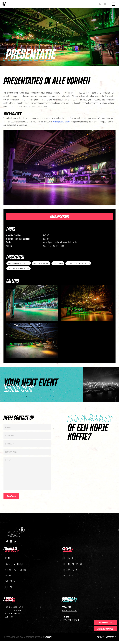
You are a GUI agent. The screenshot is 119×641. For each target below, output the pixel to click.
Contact (9, 586)
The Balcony (70, 569)
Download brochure (105, 628)
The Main (68, 558)
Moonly (48, 637)
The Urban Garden (73, 563)
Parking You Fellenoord (61, 121)
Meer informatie (59, 216)
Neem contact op (105, 622)
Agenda (9, 575)
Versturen (11, 496)
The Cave (68, 575)
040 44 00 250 (69, 610)
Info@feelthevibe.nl (73, 620)
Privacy (100, 637)
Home (7, 558)
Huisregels (111, 637)
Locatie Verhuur (14, 563)
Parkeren (10, 581)
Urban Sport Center (16, 569)
